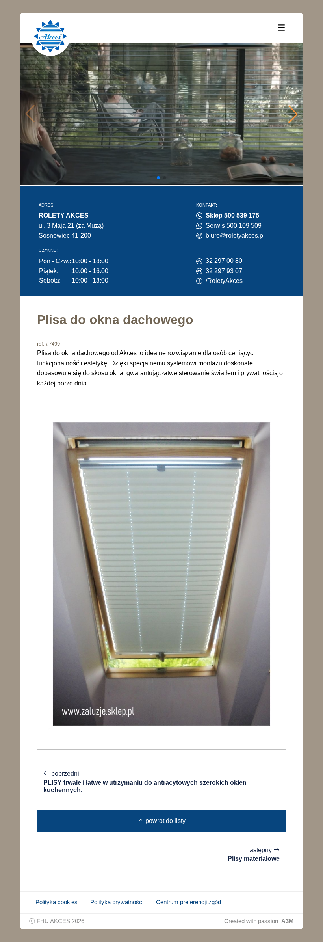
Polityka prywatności (116, 902)
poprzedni (145, 781)
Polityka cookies (56, 902)
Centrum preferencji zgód (188, 902)
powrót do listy (165, 820)
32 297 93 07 (224, 271)
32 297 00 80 (224, 260)
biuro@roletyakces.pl (235, 235)
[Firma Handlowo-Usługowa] (50, 36)
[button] (293, 114)
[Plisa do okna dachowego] (161, 573)
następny (254, 854)
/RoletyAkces (224, 280)
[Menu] (281, 27)
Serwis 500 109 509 (234, 225)
